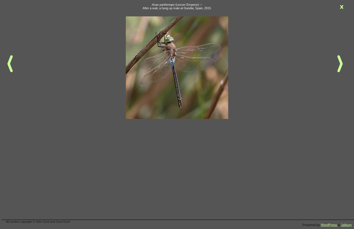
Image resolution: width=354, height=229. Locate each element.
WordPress (329, 225)
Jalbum (346, 225)
